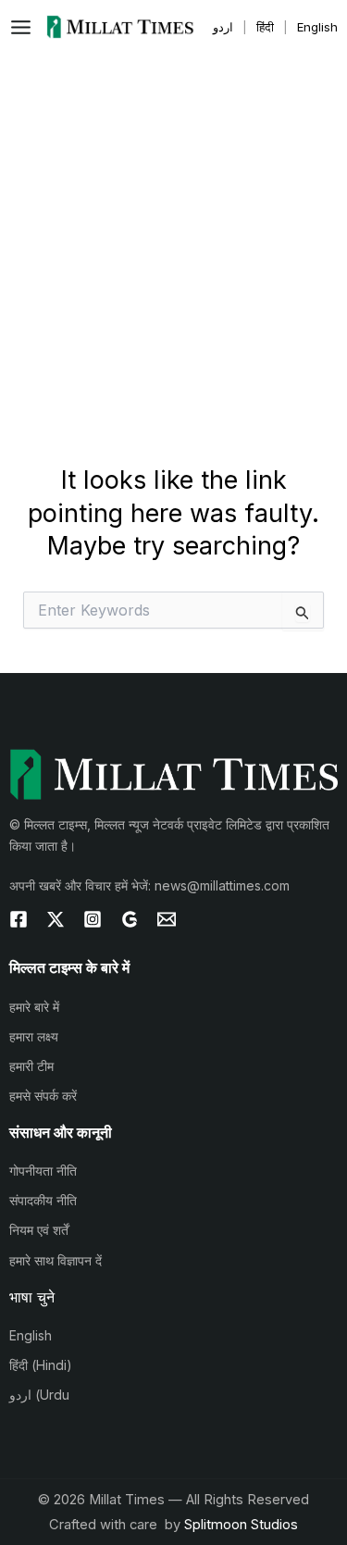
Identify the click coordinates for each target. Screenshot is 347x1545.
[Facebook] (18, 919)
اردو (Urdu (39, 1394)
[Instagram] (92, 919)
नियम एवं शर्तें (38, 1230)
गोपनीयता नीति (43, 1170)
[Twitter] (55, 919)
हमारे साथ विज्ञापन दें (55, 1260)
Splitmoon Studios (241, 1524)
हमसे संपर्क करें (43, 1095)
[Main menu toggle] (25, 27)
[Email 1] (166, 919)
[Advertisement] (173, 236)
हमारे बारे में (34, 1007)
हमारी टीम (31, 1066)
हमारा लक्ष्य (33, 1036)
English (30, 1335)
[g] (129, 919)
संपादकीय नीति (43, 1200)
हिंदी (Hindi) (40, 1365)
